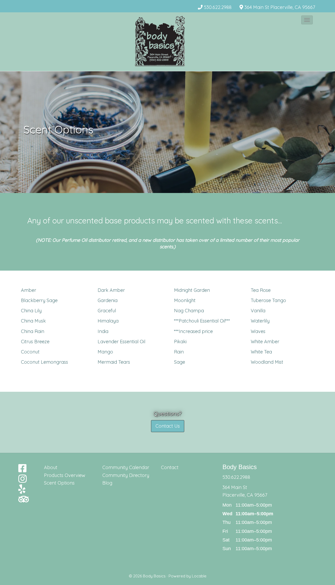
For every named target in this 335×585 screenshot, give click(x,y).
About (50, 467)
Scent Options (59, 483)
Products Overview (64, 475)
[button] (307, 19)
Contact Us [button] (167, 426)
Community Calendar (125, 467)
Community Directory (125, 475)
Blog (107, 483)
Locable (199, 575)
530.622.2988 (218, 7)
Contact (169, 467)
